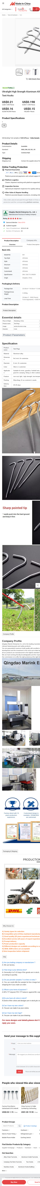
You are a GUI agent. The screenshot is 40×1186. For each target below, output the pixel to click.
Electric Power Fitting (8, 1134)
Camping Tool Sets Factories (13, 1162)
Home (3, 15)
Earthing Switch (26, 1137)
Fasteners (5, 1130)
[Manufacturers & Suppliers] (20, 4)
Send (19, 1072)
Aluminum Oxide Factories (29, 1157)
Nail (21, 15)
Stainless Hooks (9, 1167)
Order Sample (34, 138)
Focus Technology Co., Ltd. (26, 1178)
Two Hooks (29, 1162)
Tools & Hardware (12, 15)
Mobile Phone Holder (8, 1137)
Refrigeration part (26, 1134)
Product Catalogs (31, 1126)
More (4, 1171)
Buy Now (14, 1182)
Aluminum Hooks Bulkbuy (26, 1167)
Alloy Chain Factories (10, 1157)
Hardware (24, 1130)
